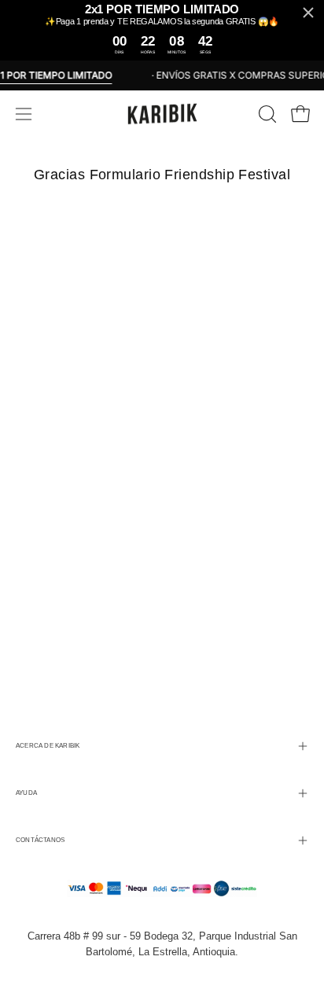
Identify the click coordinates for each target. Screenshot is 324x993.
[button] (266, 114)
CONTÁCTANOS (40, 840)
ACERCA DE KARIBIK (47, 745)
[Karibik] (162, 114)
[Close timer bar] (308, 12)
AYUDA (26, 792)
